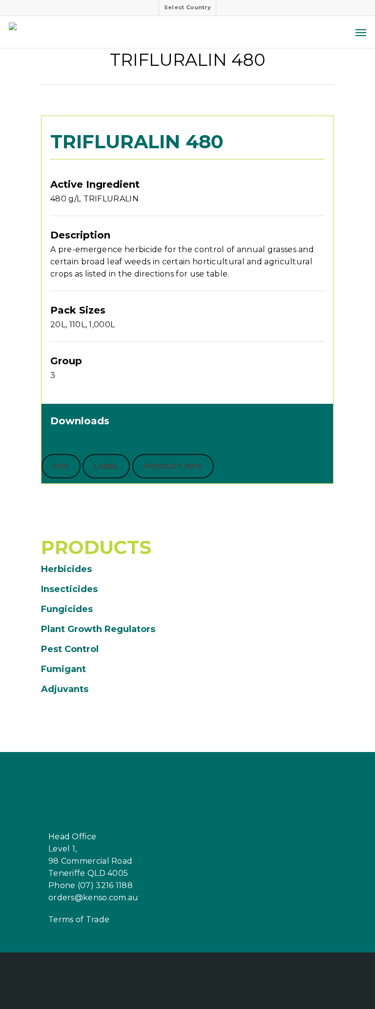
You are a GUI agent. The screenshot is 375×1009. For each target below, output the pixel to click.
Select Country (187, 7)
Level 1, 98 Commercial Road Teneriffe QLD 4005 (90, 861)
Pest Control (70, 649)
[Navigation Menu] (360, 32)
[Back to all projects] (46, 62)
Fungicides (67, 609)
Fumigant (63, 669)
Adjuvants (64, 689)
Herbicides (66, 569)
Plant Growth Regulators (98, 629)
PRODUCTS (96, 547)
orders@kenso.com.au (93, 897)
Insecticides (69, 589)
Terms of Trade (78, 919)
